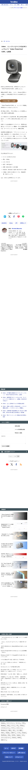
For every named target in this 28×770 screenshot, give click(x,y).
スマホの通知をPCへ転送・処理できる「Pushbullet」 (13, 659)
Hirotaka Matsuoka (17, 228)
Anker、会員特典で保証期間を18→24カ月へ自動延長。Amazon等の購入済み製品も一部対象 (15, 411)
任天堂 (14, 735)
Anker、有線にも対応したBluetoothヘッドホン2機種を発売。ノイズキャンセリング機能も (14, 407)
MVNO (20, 737)
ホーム (6, 748)
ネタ (23, 735)
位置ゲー (13, 733)
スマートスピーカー (6, 737)
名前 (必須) (17, 426)
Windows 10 (4, 730)
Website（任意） (19, 433)
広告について (8, 757)
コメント (3, 436)
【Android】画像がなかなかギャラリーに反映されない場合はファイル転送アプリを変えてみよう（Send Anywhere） (7, 247)
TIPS (24, 723)
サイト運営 (20, 730)
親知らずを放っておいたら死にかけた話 (10, 691)
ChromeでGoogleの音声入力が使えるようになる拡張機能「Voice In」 (14, 651)
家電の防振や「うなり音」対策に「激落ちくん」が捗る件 (14, 674)
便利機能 (21, 748)
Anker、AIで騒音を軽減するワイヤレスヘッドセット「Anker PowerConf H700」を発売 (14, 393)
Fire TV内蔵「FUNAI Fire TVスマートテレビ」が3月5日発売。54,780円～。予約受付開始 (21, 247)
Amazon (24, 733)
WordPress (4, 735)
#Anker (11, 223)
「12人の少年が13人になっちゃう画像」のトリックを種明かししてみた (14, 638)
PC (18, 725)
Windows (3, 725)
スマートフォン (11, 723)
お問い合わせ (21, 752)
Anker (3, 733)
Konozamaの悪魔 (5, 704)
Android (3, 723)
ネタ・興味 (16, 4)
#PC (16, 223)
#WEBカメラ (23, 223)
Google (8, 733)
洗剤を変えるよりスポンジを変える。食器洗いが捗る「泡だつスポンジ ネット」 (14, 683)
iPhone (22, 725)
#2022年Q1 (4, 223)
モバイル (18, 723)
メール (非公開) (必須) (20, 429)
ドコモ (19, 733)
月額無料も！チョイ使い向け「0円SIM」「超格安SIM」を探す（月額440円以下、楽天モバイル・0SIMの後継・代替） (14, 678)
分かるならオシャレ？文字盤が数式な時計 (10, 666)
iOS (14, 730)
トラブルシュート (5, 728)
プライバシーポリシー (9, 752)
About (13, 748)
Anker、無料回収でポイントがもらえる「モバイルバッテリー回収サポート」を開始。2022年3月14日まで (15, 399)
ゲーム (11, 4)
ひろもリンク (4, 707)
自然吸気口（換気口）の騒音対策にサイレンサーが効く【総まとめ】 (13, 688)
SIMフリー (4, 740)
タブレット (20, 728)
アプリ (13, 728)
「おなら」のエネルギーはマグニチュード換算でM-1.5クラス (14, 642)
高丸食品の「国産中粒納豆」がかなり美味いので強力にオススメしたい (14, 695)
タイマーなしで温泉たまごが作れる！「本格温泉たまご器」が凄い (13, 663)
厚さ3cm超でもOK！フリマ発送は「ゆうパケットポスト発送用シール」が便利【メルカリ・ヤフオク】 (13, 670)
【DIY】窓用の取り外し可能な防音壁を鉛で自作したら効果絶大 (14, 647)
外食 (9, 735)
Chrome (14, 737)
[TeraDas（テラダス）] (14, 2)
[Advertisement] (14, 23)
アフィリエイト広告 (18, 7)
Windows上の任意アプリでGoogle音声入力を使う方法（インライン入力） (14, 655)
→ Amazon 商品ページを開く (9, 101)
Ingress (19, 735)
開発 (10, 730)
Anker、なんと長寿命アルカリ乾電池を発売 (13, 403)
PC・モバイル (5, 4)
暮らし (22, 4)
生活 (8, 725)
